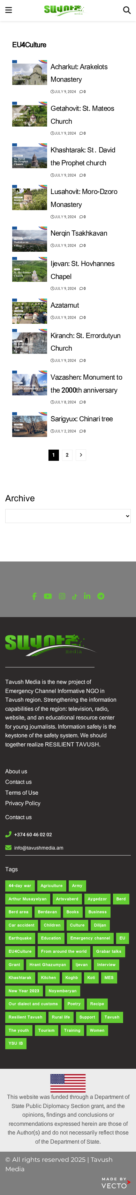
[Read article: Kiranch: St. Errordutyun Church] (29, 341)
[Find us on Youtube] (48, 596)
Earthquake (20, 938)
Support (87, 1017)
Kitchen (48, 978)
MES (109, 978)
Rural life (61, 1017)
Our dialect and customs (33, 1004)
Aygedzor (97, 899)
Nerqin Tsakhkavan (79, 233)
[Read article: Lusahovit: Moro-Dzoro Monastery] (29, 197)
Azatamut (65, 305)
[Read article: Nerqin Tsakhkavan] (29, 239)
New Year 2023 (24, 991)
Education (51, 938)
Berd (121, 899)
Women (97, 1030)
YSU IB (16, 1043)
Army (77, 886)
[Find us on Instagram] (62, 596)
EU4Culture (20, 951)
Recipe (97, 1004)
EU (123, 938)
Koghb (72, 978)
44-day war (20, 886)
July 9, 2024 (65, 91)
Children (52, 925)
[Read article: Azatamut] (29, 311)
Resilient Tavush (26, 1017)
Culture (77, 925)
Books (73, 912)
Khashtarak (20, 978)
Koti (91, 978)
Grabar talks (109, 951)
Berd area (19, 912)
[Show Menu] (8, 10)
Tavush (112, 1017)
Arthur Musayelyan (28, 899)
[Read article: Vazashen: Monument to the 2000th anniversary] (29, 383)
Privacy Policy (22, 803)
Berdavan (47, 912)
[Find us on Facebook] (34, 596)
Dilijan (100, 925)
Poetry (74, 1004)
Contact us (18, 782)
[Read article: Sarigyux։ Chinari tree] (29, 424)
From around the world (64, 951)
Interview (106, 965)
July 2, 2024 (65, 431)
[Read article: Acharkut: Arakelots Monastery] (29, 72)
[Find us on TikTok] (74, 597)
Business (98, 912)
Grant (14, 965)
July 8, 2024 (65, 402)
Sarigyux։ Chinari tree (82, 419)
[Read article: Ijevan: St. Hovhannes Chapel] (29, 269)
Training (72, 1030)
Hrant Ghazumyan (48, 965)
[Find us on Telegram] (100, 596)
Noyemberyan (63, 991)
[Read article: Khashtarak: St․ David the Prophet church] (29, 156)
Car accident (22, 925)
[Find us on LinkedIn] (87, 596)
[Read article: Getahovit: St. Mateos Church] (29, 114)
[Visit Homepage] (67, 10)
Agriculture (52, 886)
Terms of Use (21, 792)
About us (16, 771)
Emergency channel (90, 938)
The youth (19, 1030)
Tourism (46, 1030)
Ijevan (82, 965)
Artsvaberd (67, 899)
